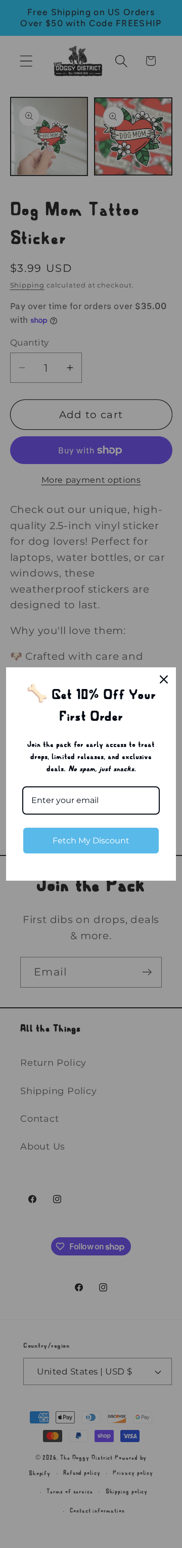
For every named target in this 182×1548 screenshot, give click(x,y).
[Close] (164, 679)
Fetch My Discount (91, 840)
